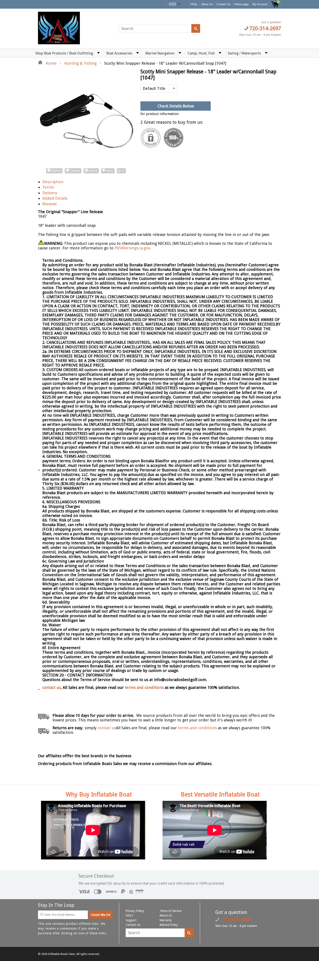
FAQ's (129, 915)
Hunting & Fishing (80, 63)
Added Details (54, 198)
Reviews (49, 204)
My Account (259, 4)
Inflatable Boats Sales (61, 954)
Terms (48, 187)
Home (50, 63)
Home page (241, 4)
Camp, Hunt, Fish (201, 53)
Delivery (49, 193)
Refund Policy (169, 924)
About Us (207, 4)
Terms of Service (170, 911)
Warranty (166, 920)
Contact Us (224, 4)
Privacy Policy (135, 911)
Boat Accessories (119, 53)
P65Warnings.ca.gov (132, 248)
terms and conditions (145, 687)
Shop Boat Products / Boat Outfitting (64, 53)
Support (131, 920)
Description (52, 181)
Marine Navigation (159, 53)
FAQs (193, 4)
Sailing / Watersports (244, 53)
